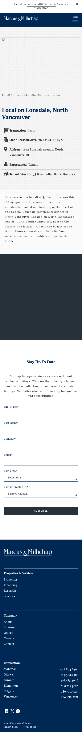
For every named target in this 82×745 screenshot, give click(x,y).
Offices (8, 633)
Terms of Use (29, 726)
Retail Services (12, 95)
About (8, 622)
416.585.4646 (69, 680)
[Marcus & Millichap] (21, 19)
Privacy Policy (11, 726)
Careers (9, 638)
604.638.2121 (69, 697)
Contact (9, 644)
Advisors (9, 627)
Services (9, 596)
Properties (11, 579)
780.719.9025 (69, 686)
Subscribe (41, 510)
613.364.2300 (69, 675)
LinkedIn (18, 711)
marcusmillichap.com (41, 4)
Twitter (12, 711)
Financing (10, 585)
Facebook (7, 711)
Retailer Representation (43, 95)
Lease (31, 130)
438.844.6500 (69, 669)
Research (10, 591)
